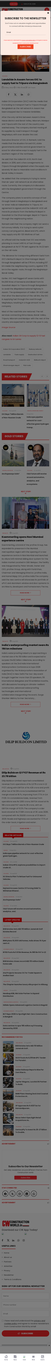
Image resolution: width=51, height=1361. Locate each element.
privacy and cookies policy (28, 40)
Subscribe (25, 46)
